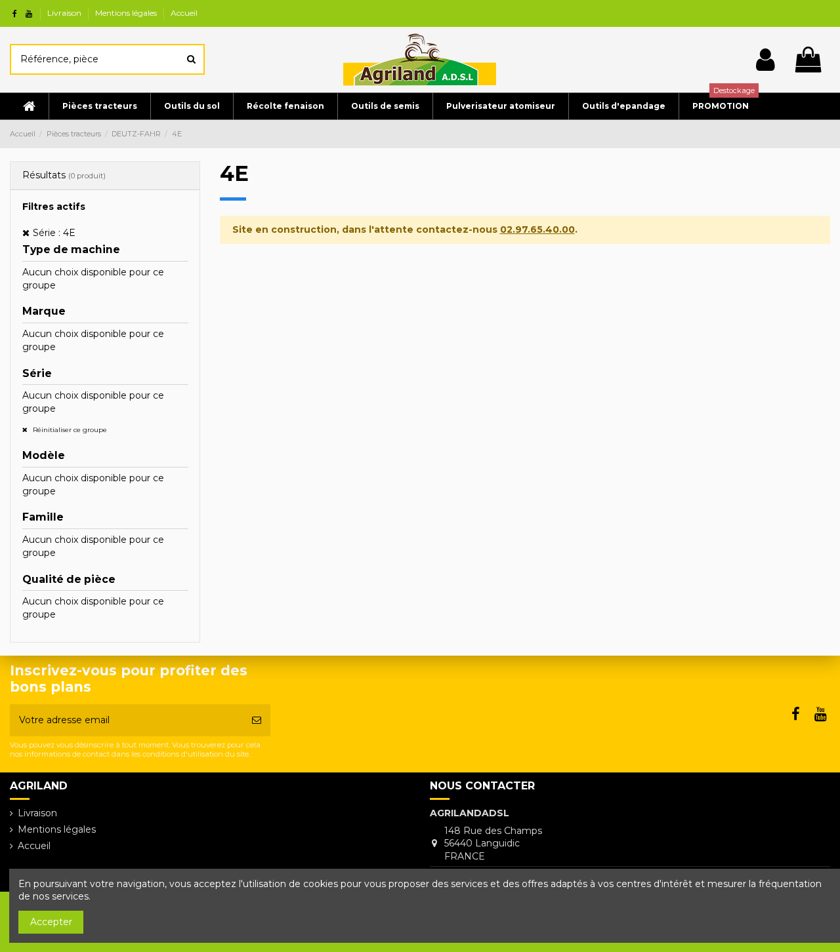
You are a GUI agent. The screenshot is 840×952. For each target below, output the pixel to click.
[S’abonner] (256, 720)
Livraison (65, 13)
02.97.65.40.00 (537, 229)
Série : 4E (54, 233)
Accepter (51, 922)
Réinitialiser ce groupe (69, 430)
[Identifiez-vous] (765, 60)
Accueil (184, 13)
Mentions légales (127, 13)
